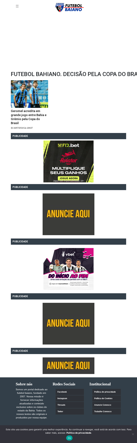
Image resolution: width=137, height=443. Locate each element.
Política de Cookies (103, 398)
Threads (61, 405)
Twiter (60, 411)
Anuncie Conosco (102, 405)
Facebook (62, 392)
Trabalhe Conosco (102, 411)
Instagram (62, 398)
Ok (69, 438)
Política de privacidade (105, 392)
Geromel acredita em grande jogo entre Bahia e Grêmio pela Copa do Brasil (28, 117)
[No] (132, 434)
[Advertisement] (68, 43)
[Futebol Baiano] (69, 7)
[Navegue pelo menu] (17, 6)
